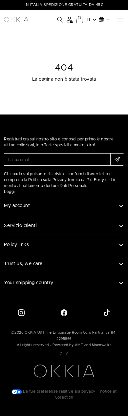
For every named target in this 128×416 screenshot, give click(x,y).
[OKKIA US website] (16, 19)
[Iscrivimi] (117, 159)
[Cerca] (60, 20)
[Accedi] (69, 19)
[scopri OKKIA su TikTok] (106, 313)
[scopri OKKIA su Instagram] (21, 313)
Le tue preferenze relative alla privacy (59, 391)
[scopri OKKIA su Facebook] (64, 313)
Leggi (9, 192)
